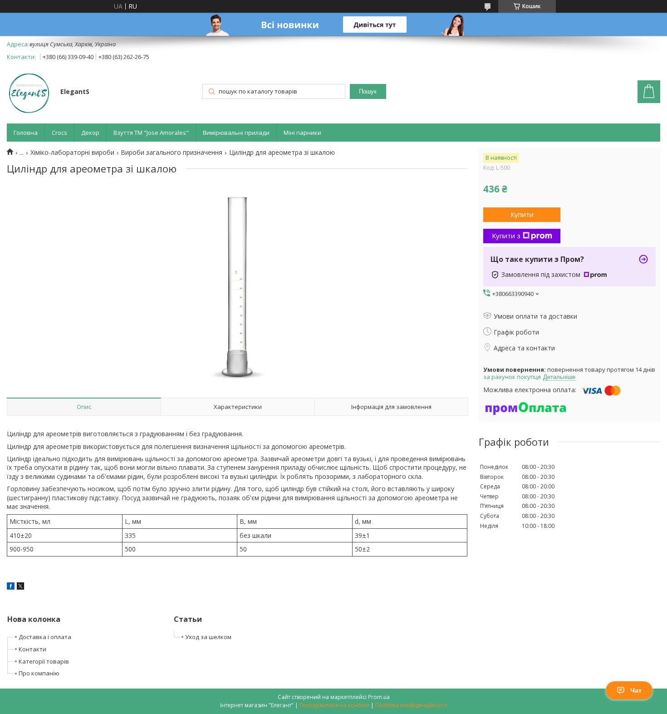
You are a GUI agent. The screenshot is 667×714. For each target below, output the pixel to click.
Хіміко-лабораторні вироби (72, 152)
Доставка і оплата (45, 637)
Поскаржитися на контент (334, 705)
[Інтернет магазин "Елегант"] (29, 92)
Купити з (506, 235)
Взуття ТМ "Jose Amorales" (151, 132)
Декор (90, 132)
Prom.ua (379, 697)
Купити (522, 214)
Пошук (368, 91)
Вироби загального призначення (171, 152)
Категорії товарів (44, 661)
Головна (26, 132)
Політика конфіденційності (411, 705)
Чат (636, 690)
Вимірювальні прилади (236, 132)
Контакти (32, 649)
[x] (20, 587)
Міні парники (302, 132)
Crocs (59, 132)
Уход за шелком (208, 637)
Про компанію (39, 673)
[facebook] (11, 587)
